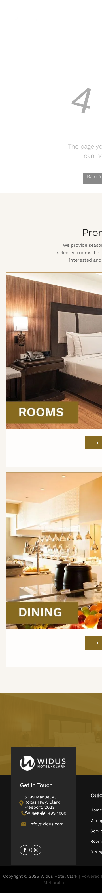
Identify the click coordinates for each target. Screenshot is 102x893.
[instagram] (36, 850)
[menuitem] (79, 31)
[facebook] (25, 850)
